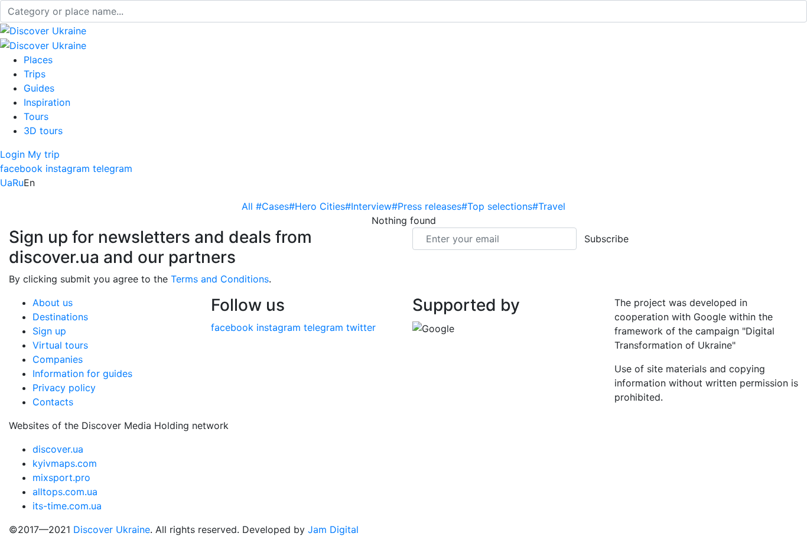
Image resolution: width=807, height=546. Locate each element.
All (249, 206)
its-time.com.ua (67, 506)
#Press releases (426, 206)
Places (38, 60)
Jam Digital (333, 529)
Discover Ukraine (111, 529)
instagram (67, 168)
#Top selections (496, 206)
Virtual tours (60, 345)
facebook (21, 168)
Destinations (60, 317)
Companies (57, 359)
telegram (112, 168)
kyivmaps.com (64, 463)
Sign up (49, 331)
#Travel (548, 206)
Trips (34, 74)
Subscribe (606, 239)
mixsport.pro (61, 477)
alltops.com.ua (64, 492)
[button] (14, 154)
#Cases (272, 206)
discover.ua (57, 449)
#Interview (368, 206)
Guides (39, 88)
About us (52, 302)
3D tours (43, 130)
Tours (36, 116)
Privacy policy (64, 388)
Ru (18, 182)
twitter (361, 327)
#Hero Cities (317, 206)
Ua (6, 182)
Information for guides (82, 373)
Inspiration (47, 102)
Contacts (52, 402)
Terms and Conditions (220, 279)
